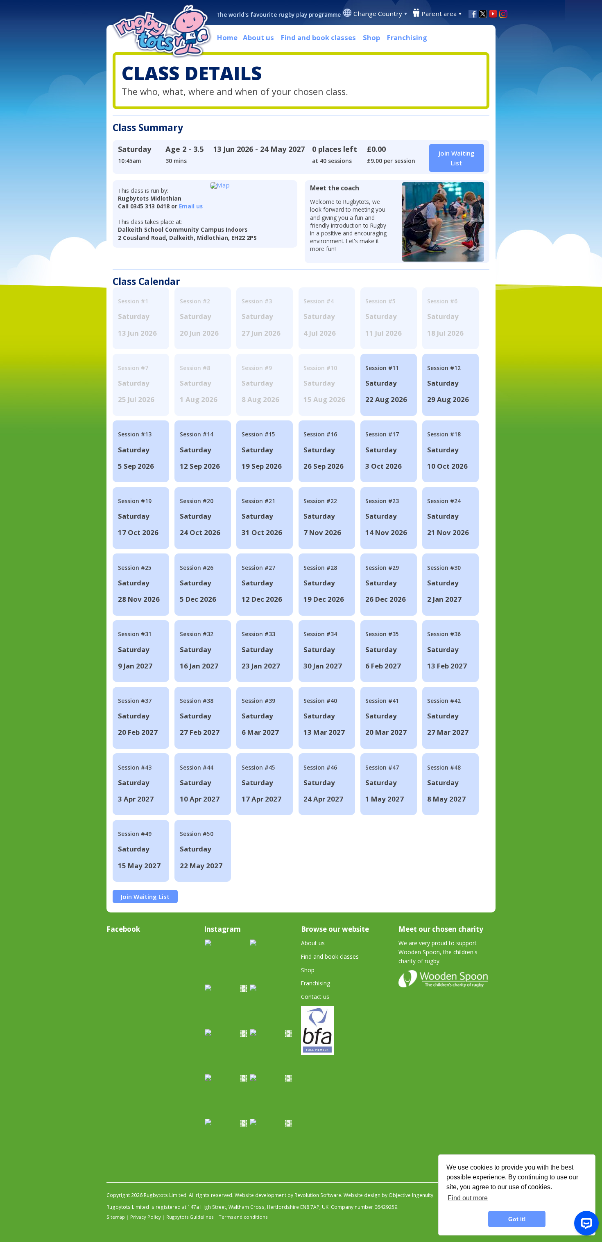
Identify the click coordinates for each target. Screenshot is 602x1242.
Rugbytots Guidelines (189, 1217)
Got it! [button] (517, 1219)
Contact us (315, 996)
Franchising (407, 37)
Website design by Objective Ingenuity (388, 1195)
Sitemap (115, 1217)
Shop (371, 37)
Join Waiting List (145, 896)
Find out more (468, 1198)
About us (258, 37)
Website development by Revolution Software (288, 1195)
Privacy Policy (145, 1217)
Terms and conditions (243, 1217)
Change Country (377, 13)
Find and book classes (318, 37)
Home (227, 37)
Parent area (439, 13)
